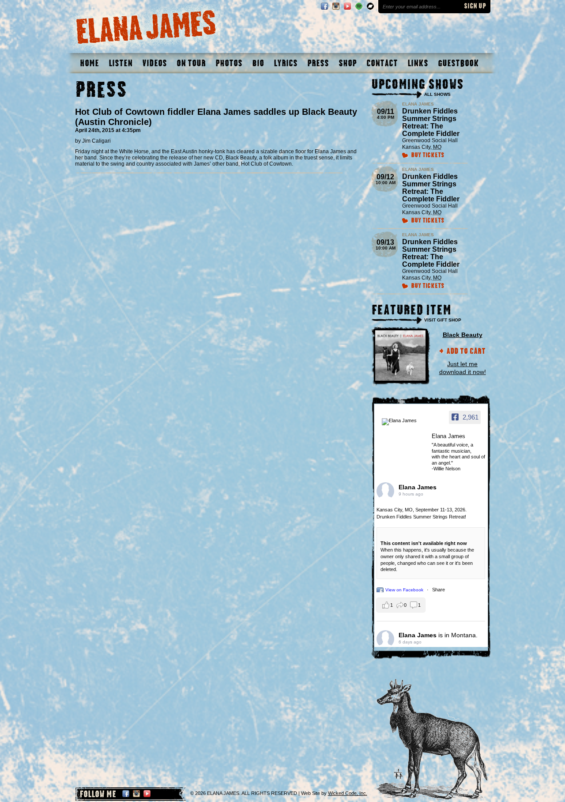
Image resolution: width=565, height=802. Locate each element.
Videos (154, 63)
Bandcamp (370, 6)
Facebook (324, 6)
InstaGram (335, 6)
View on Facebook (405, 589)
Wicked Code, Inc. (347, 793)
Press (318, 63)
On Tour (191, 63)
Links (417, 63)
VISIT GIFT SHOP (442, 320)
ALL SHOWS (437, 94)
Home (89, 63)
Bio (258, 63)
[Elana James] (404, 421)
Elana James (418, 487)
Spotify (358, 6)
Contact (382, 63)
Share (438, 589)
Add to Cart (466, 352)
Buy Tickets (427, 156)
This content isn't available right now (423, 543)
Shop (348, 63)
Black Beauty (462, 334)
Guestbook (458, 63)
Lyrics (286, 63)
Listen (120, 63)
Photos (228, 63)
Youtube (347, 6)
